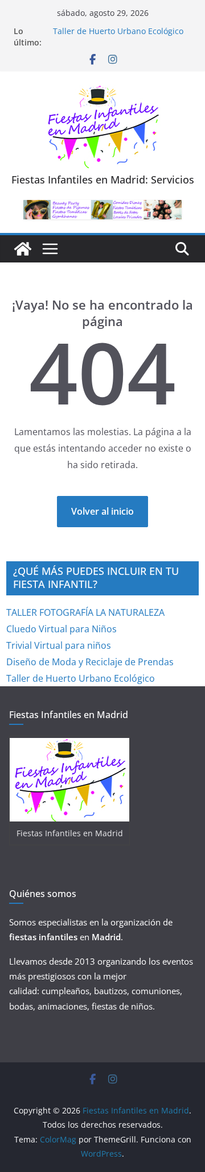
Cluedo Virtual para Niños (61, 629)
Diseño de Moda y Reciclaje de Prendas (90, 662)
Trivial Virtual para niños (58, 645)
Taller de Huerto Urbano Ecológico (118, 31)
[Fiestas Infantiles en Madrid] (22, 248)
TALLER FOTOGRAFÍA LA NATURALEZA (85, 612)
